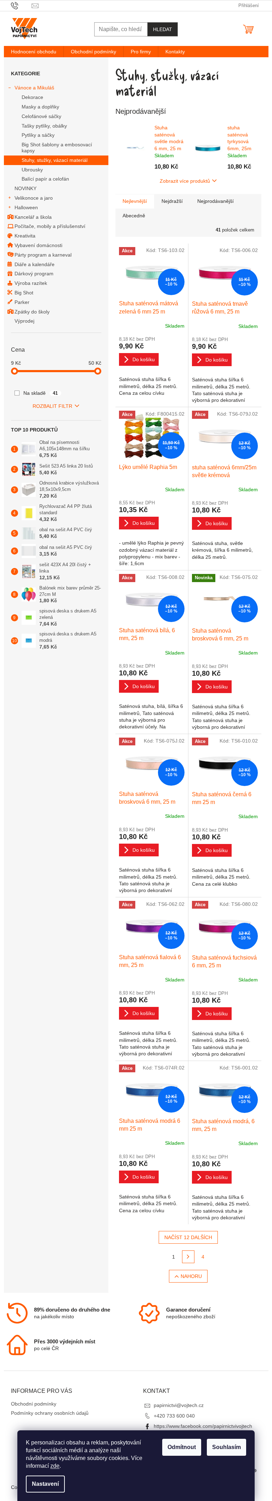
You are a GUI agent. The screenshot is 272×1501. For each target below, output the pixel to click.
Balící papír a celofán (45, 179)
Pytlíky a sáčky (38, 135)
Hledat (162, 29)
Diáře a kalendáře (35, 264)
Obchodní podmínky (33, 1404)
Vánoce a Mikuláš (34, 87)
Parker (22, 302)
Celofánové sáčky (41, 116)
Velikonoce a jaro (34, 198)
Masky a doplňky (40, 107)
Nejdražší (172, 201)
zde (55, 1466)
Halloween (26, 207)
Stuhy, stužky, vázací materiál (54, 160)
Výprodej (24, 321)
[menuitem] (33, 51)
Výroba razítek (31, 283)
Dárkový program (34, 273)
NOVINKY (25, 188)
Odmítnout (182, 1447)
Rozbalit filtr (52, 406)
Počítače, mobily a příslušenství (50, 226)
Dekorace (32, 97)
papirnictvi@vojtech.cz (179, 1405)
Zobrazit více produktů (185, 181)
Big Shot (24, 292)
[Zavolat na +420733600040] (21, 5)
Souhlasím (226, 1447)
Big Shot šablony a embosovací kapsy (57, 147)
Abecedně (134, 215)
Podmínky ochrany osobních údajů (50, 1413)
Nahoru (191, 1276)
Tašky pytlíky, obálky (44, 126)
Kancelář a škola (33, 217)
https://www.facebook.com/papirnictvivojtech (203, 1426)
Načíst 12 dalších (188, 1237)
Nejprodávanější (215, 201)
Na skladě (40, 393)
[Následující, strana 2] (188, 1256)
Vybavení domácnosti (38, 245)
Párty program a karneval (43, 255)
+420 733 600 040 (174, 1416)
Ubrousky (32, 169)
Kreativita (25, 236)
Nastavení (45, 1484)
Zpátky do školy (32, 312)
